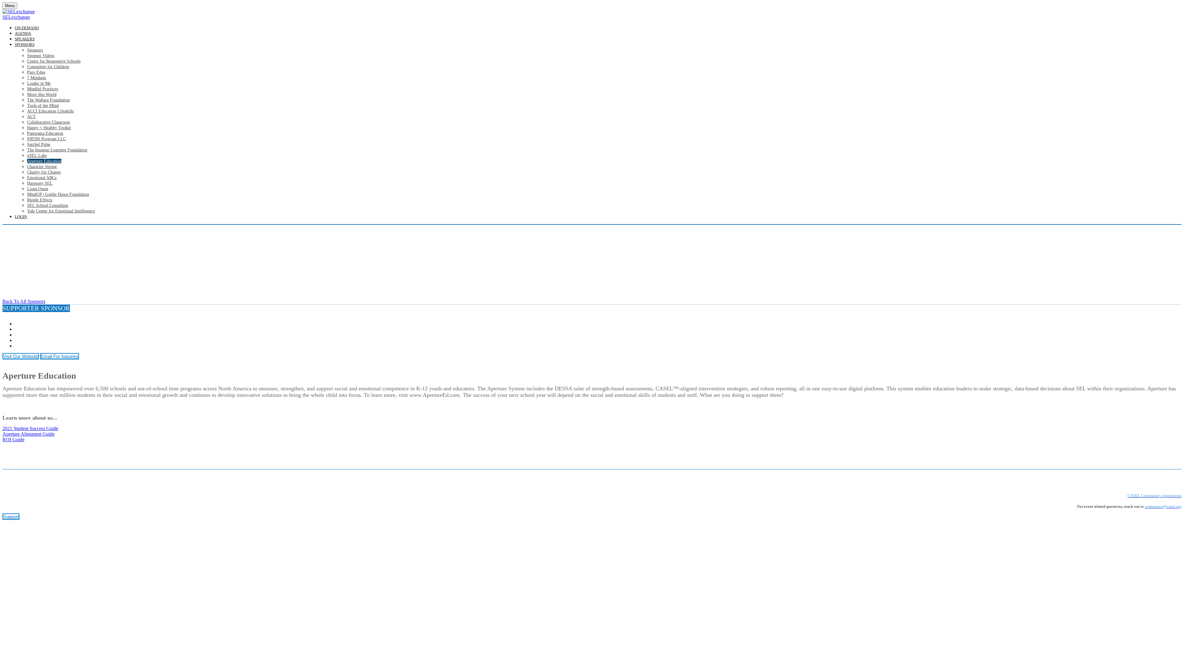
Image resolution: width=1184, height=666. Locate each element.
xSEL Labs (37, 155)
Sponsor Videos (40, 55)
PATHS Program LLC (46, 139)
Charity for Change (44, 172)
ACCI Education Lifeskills (50, 111)
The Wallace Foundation (48, 100)
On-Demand (27, 28)
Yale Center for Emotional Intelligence (61, 211)
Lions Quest (37, 189)
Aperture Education (44, 161)
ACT (31, 116)
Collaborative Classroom (48, 122)
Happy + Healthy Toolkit (49, 127)
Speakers (25, 39)
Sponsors (25, 44)
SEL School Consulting (47, 205)
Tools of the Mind (43, 105)
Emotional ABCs (41, 177)
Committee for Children (48, 66)
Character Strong (42, 166)
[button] (23, 301)
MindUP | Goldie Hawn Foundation (58, 194)
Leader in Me (39, 83)
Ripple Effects (39, 200)
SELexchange (16, 17)
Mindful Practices (42, 89)
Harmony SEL (40, 183)
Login (21, 216)
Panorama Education (45, 133)
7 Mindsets (36, 78)
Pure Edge (36, 72)
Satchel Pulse (38, 144)
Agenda (23, 33)
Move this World (41, 94)
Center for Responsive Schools (53, 61)
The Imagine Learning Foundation (57, 150)
